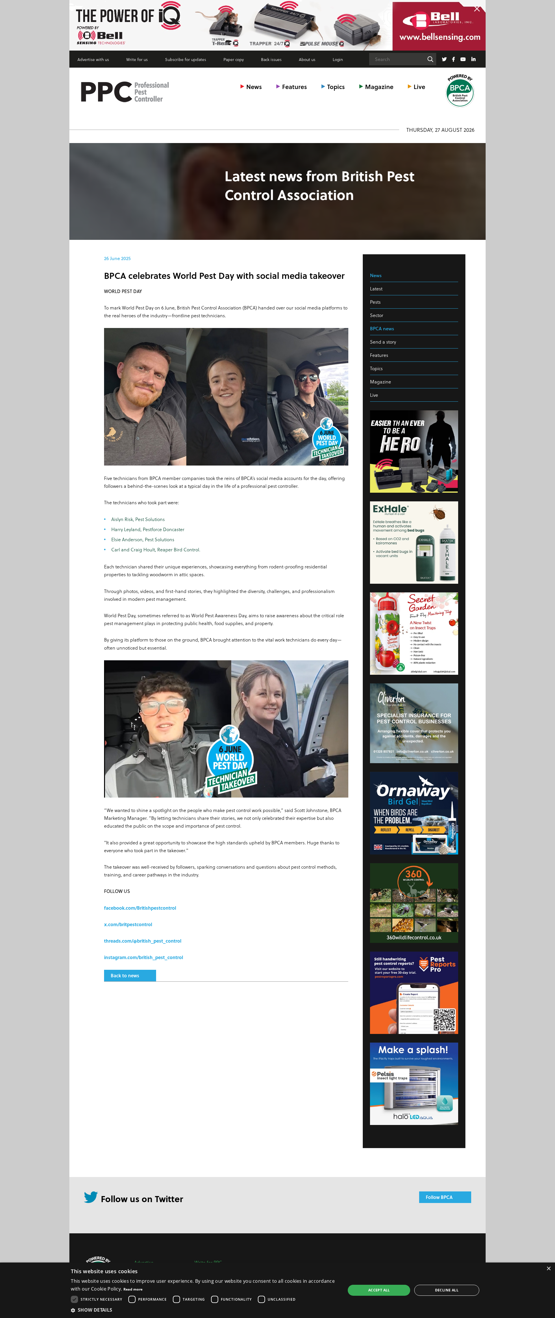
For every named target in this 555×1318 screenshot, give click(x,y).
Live (419, 86)
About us (307, 59)
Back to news (125, 975)
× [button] (548, 1269)
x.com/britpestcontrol (128, 924)
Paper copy (233, 59)
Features (294, 86)
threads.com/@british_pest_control (142, 940)
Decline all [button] (446, 1290)
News (254, 86)
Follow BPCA (439, 1197)
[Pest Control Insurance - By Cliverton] (277, 25)
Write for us (137, 59)
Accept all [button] (379, 1290)
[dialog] (277, 1290)
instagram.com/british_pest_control (143, 957)
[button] (204, 1310)
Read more (133, 1289)
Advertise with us (93, 59)
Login (338, 59)
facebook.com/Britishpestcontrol (140, 907)
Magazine (379, 86)
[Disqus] (226, 1063)
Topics (336, 86)
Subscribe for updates (185, 59)
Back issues (271, 59)
